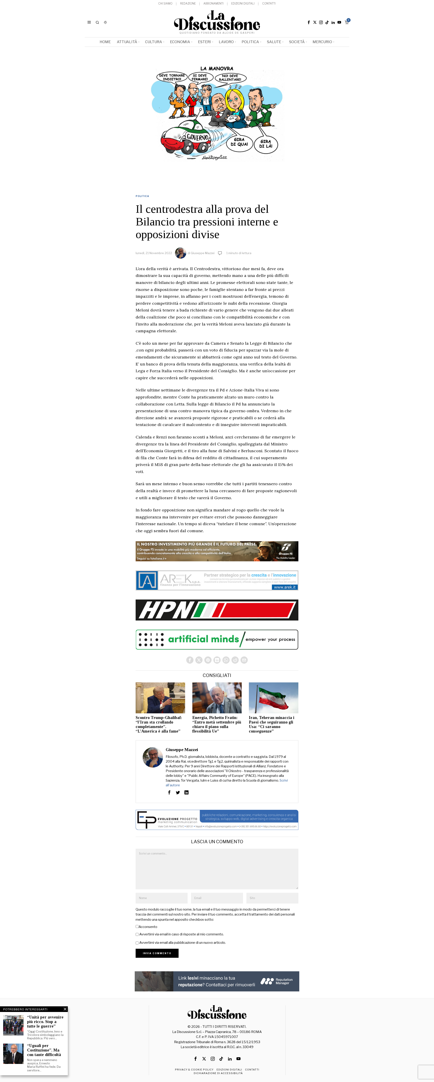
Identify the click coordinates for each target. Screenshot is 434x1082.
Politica (142, 196)
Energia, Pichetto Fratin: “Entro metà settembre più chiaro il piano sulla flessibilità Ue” (216, 724)
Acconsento (148, 927)
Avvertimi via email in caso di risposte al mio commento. (181, 934)
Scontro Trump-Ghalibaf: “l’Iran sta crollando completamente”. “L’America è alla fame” (159, 724)
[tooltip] (308, 22)
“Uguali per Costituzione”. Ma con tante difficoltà (44, 1050)
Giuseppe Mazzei (203, 253)
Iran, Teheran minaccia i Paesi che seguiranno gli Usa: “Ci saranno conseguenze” (271, 724)
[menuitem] (165, 4)
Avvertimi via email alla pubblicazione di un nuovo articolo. (182, 943)
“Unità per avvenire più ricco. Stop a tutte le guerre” (45, 1021)
